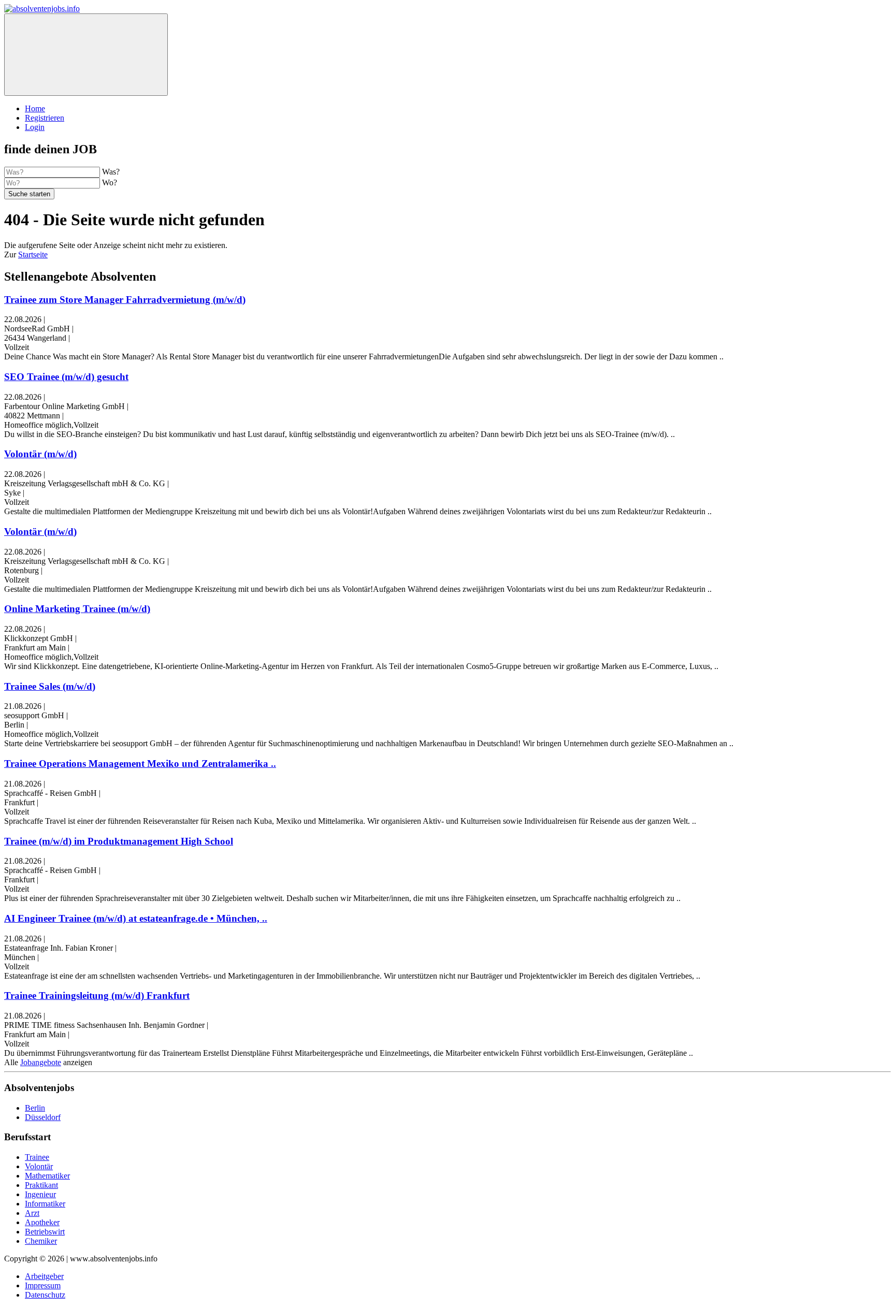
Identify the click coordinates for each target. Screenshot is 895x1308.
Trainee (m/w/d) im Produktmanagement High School (118, 841)
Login (35, 127)
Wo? (109, 182)
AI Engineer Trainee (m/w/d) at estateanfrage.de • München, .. (135, 918)
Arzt (32, 1213)
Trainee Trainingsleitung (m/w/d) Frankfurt (97, 995)
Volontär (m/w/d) (40, 453)
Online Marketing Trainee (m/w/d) (77, 608)
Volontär (39, 1166)
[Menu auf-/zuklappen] (86, 54)
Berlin (35, 1107)
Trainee (37, 1157)
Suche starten (29, 194)
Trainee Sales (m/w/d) (49, 686)
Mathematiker (47, 1175)
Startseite (33, 254)
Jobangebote (40, 1062)
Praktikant (41, 1185)
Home (35, 108)
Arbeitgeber (44, 1276)
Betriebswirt (45, 1231)
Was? (111, 171)
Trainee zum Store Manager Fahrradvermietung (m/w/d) (125, 299)
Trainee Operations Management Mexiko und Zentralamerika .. (140, 763)
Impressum (43, 1285)
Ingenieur (40, 1194)
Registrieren (44, 117)
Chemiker (41, 1241)
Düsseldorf (43, 1117)
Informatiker (45, 1203)
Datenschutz (45, 1294)
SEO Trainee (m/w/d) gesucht (66, 376)
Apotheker (42, 1222)
